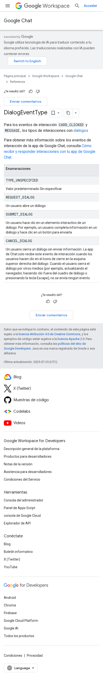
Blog (7, 544)
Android (10, 598)
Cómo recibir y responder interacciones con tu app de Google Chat (49, 152)
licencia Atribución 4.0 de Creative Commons (49, 334)
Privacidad (35, 655)
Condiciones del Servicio (22, 479)
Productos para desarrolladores (28, 456)
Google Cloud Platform (21, 620)
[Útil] (30, 91)
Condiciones (13, 655)
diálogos (81, 130)
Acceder (90, 6)
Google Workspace (45, 76)
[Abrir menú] (7, 5)
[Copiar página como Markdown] (68, 113)
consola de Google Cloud (22, 515)
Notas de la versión (18, 464)
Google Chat (18, 21)
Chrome (10, 605)
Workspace (56, 6)
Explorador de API (17, 523)
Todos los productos (19, 636)
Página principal (15, 76)
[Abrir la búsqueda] (77, 6)
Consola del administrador (23, 500)
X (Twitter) (12, 559)
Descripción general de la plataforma (31, 449)
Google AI (11, 628)
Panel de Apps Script (19, 508)
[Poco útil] (37, 91)
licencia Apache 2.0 (70, 339)
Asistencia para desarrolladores (28, 472)
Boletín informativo (18, 552)
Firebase (10, 613)
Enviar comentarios (25, 101)
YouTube (10, 567)
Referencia (17, 81)
